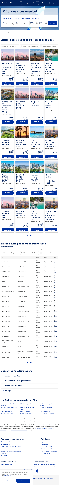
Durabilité (3, 467)
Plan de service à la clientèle (49, 451)
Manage (8, 480)
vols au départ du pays (48, 478)
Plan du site (4, 455)
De (3, 22)
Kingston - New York (7, 411)
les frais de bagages (40, 428)
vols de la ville (39, 478)
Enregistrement (29, 3)
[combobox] (11, 46)
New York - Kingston (26, 416)
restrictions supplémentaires (19, 430)
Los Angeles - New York (45, 407)
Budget (41, 43)
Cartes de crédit (5, 442)
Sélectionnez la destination (22, 24)
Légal (42, 442)
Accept (23, 480)
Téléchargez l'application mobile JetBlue (45, 467)
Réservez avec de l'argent (29, 18)
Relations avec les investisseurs (11, 451)
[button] (16, 18)
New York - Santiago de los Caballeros (46, 404)
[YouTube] (36, 471)
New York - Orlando (44, 416)
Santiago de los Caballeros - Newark (28, 408)
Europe (8, 390)
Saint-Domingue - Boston (46, 413)
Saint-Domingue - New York (28, 404)
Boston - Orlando (6, 416)
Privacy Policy (7, 475)
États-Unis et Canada (14, 386)
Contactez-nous (5, 458)
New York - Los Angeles (7, 413)
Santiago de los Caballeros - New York (9, 404)
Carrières (4, 453)
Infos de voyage (38, 3)
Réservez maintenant (7, 83)
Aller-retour (6, 18)
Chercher (52, 23)
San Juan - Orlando (25, 411)
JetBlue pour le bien (6, 464)
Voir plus (29, 420)
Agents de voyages (6, 448)
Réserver (13, 3)
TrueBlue (44, 3)
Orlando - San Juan (44, 411)
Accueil (3, 33)
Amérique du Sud (12, 376)
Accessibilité (44, 444)
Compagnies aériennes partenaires (11, 446)
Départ (31, 22)
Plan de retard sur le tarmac (49, 448)
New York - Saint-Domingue (9, 407)
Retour (40, 22)
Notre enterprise (5, 444)
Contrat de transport (47, 446)
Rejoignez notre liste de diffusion (44, 465)
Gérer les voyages (20, 3)
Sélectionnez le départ (9, 24)
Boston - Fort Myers (25, 413)
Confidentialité (45, 453)
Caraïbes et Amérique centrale (18, 381)
